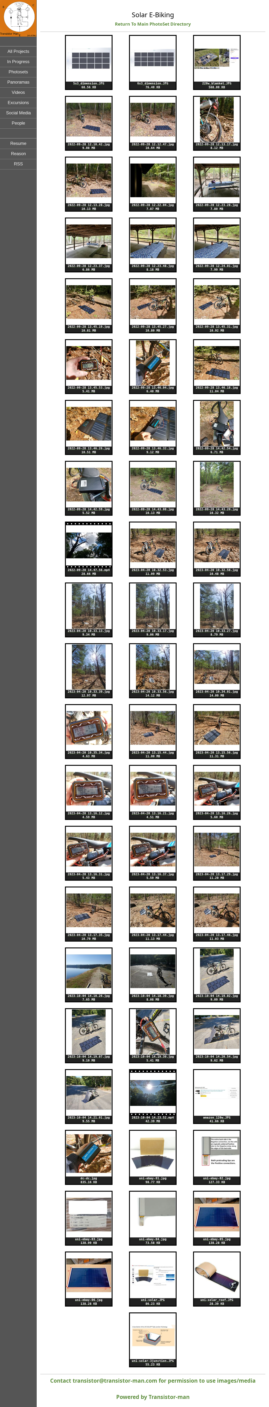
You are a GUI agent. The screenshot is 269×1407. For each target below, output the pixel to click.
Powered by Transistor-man (153, 1397)
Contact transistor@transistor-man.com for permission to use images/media (153, 1380)
